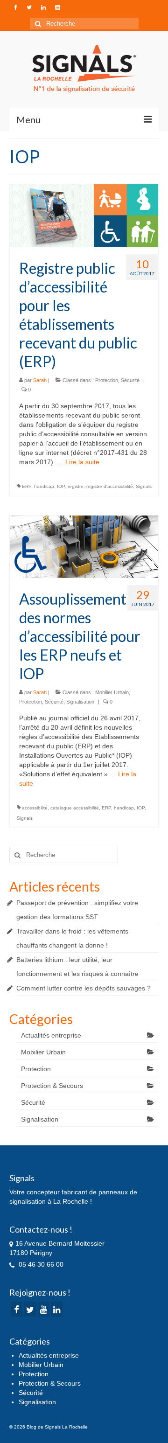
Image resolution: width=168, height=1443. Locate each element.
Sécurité (130, 380)
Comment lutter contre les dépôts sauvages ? (83, 988)
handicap (44, 486)
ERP (26, 486)
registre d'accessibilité (109, 486)
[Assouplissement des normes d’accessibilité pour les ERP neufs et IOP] (84, 546)
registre (76, 486)
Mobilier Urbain (112, 692)
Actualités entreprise (51, 1035)
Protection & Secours (52, 1085)
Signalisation (80, 701)
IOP (61, 486)
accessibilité (35, 807)
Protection (106, 380)
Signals (144, 486)
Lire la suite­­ (82, 462)
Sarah (40, 380)
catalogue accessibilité (74, 807)
